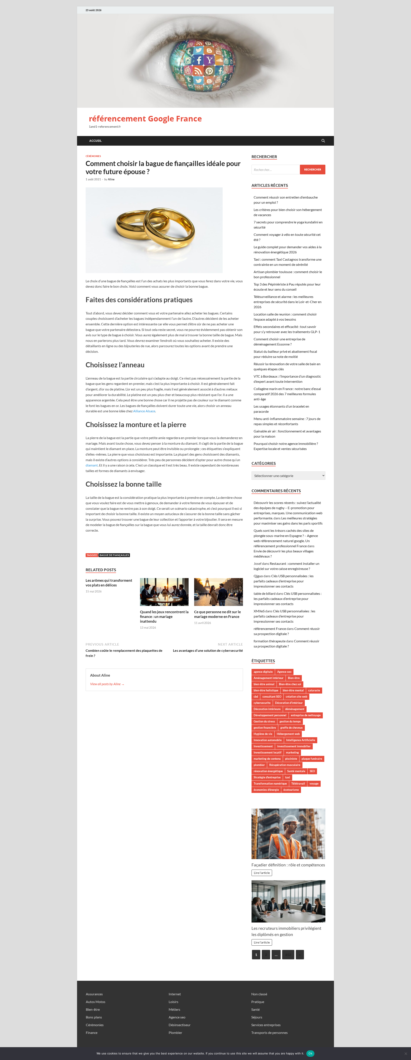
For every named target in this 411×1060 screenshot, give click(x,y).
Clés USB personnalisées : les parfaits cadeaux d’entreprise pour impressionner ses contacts (284, 581)
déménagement (294, 709)
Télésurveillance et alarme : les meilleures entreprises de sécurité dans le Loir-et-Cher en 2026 (288, 302)
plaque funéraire (312, 758)
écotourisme (291, 789)
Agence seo (284, 671)
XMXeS (259, 611)
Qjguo (258, 576)
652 (288, 954)
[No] (406, 1053)
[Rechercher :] (288, 169)
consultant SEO (271, 696)
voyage (314, 783)
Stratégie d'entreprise (267, 777)
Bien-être (294, 678)
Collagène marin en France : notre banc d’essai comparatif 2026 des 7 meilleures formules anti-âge (287, 394)
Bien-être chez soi (290, 684)
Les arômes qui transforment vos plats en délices (109, 582)
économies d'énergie (266, 789)
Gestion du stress (264, 721)
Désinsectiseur (180, 1025)
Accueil (95, 140)
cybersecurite (262, 702)
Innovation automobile (268, 740)
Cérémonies (93, 156)
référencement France (270, 628)
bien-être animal (264, 684)
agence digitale (263, 671)
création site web (296, 696)
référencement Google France (145, 118)
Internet (175, 994)
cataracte (314, 690)
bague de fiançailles (114, 555)
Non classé (259, 994)
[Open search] (323, 141)
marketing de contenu (267, 758)
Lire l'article (262, 873)
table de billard (264, 593)
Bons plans (94, 1017)
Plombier (175, 1032)
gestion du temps (290, 721)
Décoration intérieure (267, 709)
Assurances (94, 994)
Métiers (174, 1009)
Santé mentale (296, 771)
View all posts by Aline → (107, 684)
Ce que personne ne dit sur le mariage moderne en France (217, 614)
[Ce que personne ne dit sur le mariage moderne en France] (218, 593)
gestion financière (265, 727)
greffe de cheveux (291, 727)
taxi (287, 777)
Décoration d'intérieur (289, 702)
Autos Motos (95, 1002)
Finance (91, 1032)
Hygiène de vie (263, 734)
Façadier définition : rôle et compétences (288, 864)
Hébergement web (288, 734)
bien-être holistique (266, 690)
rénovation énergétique (268, 771)
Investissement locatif (267, 752)
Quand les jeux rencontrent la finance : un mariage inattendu (164, 616)
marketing (292, 752)
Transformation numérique (270, 783)
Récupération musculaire (284, 765)
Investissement (263, 746)
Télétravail (298, 783)
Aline (111, 179)
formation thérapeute (270, 641)
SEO (312, 771)
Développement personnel (270, 715)
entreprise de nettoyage (306, 715)
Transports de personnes (269, 1032)
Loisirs (173, 1002)
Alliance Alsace (144, 411)
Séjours (256, 1017)
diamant (92, 465)
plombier (259, 765)
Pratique (257, 1002)
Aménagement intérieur (268, 678)
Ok (310, 1053)
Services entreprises (266, 1025)
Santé (255, 1009)
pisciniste (291, 758)
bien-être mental (293, 690)
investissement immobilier (294, 746)
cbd (256, 696)
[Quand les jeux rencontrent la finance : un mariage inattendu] (164, 593)
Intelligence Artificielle (300, 740)
